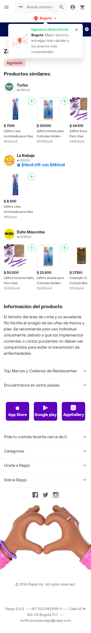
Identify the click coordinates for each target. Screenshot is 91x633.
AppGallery (73, 414)
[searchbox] (40, 7)
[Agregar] (31, 101)
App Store (17, 414)
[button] (45, 18)
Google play (45, 414)
